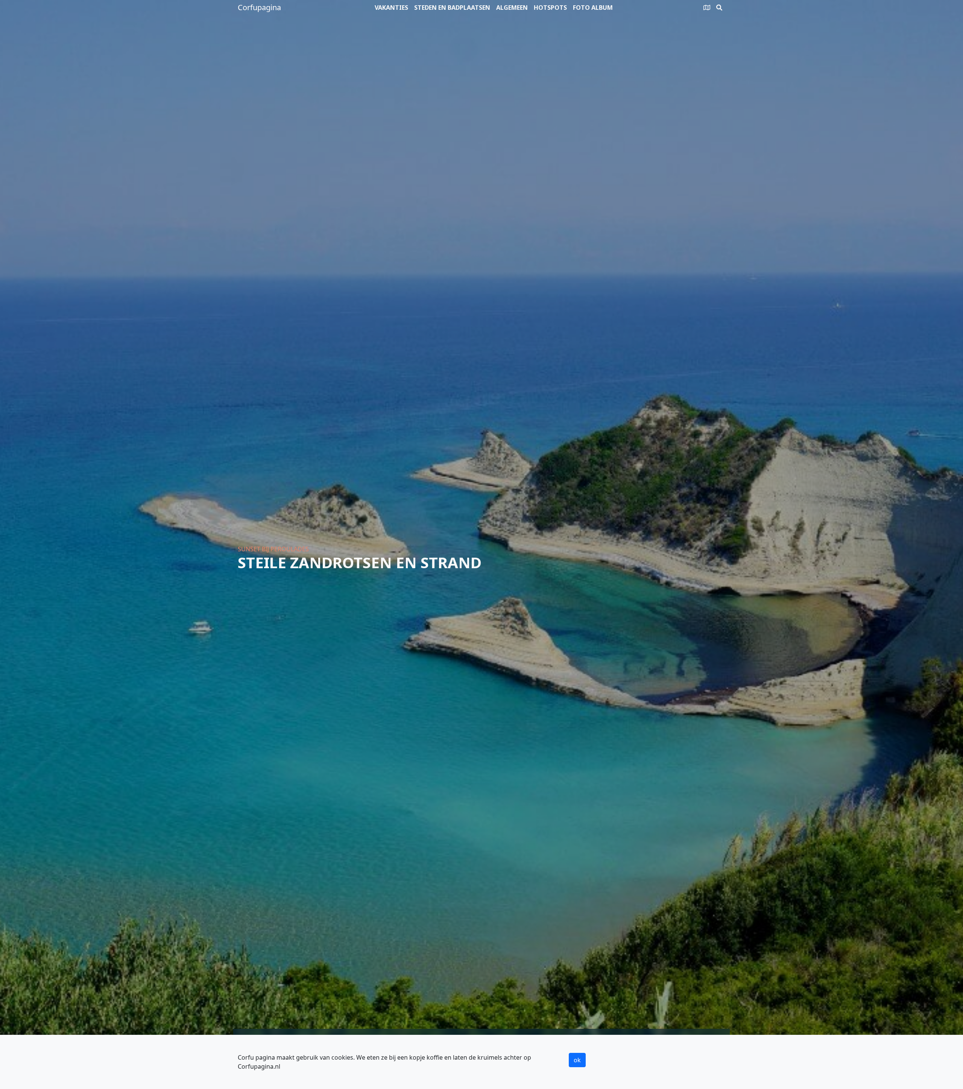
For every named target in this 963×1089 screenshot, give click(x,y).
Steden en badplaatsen (452, 7)
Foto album (593, 7)
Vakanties (391, 7)
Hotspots (550, 7)
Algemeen (512, 7)
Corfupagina (259, 7)
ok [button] (577, 1060)
